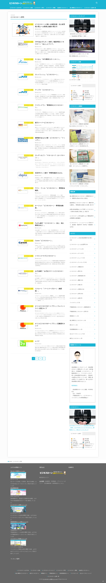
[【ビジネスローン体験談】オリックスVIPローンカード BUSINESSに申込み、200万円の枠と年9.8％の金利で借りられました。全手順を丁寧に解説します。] (82, 136)
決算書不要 (87, 94)
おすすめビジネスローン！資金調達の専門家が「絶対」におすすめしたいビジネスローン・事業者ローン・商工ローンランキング (81, 427)
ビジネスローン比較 (28, 7)
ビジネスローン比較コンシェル (50, 579)
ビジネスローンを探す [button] (76, 85)
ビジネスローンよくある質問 (79, 244)
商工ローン (73, 325)
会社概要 (41, 481)
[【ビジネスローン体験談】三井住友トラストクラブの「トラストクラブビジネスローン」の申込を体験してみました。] (82, 175)
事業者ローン (76, 97)
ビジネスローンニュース (77, 258)
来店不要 (75, 94)
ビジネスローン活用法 (77, 289)
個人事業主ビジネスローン (76, 7)
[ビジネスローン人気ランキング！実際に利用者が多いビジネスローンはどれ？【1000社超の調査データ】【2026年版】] (82, 46)
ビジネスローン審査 (50, 7)
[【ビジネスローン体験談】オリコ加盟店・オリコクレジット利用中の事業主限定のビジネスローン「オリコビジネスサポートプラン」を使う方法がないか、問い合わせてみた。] (82, 156)
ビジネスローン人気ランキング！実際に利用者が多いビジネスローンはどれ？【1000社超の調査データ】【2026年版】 (79, 55)
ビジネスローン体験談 (76, 266)
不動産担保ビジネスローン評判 (79, 311)
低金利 (74, 92)
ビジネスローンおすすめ (15, 7)
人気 (74, 90)
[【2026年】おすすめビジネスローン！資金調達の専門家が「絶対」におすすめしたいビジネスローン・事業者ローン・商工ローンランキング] (82, 26)
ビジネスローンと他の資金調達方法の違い (81, 239)
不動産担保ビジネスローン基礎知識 (80, 307)
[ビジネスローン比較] (82, 71)
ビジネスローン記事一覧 (90, 7)
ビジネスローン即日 (39, 7)
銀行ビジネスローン (89, 96)
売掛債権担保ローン (76, 329)
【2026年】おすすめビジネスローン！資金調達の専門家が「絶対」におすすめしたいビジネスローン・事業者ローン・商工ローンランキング (79, 35)
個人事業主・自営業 (77, 96)
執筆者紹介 (75, 385)
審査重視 (87, 92)
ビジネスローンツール (76, 249)
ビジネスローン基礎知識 (77, 275)
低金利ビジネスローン (62, 7)
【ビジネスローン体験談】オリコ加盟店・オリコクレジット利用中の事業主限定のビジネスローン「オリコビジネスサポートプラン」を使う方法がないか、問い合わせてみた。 (79, 165)
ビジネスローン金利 (76, 298)
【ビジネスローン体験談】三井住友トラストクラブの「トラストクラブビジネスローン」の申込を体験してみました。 (79, 185)
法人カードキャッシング (77, 333)
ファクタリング (88, 99)
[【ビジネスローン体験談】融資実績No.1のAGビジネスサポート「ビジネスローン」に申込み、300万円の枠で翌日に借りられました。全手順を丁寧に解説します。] (82, 116)
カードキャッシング (77, 99)
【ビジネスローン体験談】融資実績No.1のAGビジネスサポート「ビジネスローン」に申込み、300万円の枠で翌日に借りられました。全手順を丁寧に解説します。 (79, 125)
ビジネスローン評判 (76, 293)
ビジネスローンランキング (78, 262)
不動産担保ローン (89, 97)
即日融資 (87, 90)
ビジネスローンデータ (76, 253)
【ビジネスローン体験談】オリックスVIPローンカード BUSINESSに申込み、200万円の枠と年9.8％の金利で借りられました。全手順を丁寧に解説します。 (79, 145)
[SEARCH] (96, 3)
